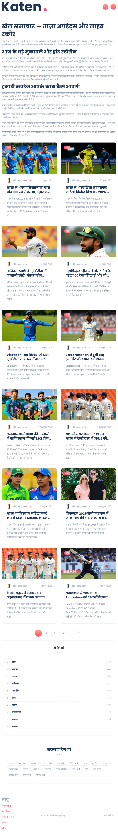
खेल (8, 147)
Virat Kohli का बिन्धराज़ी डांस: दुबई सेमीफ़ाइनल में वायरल (28, 357)
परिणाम (25, 769)
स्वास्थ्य (15, 719)
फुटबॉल (94, 763)
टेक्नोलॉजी (16, 712)
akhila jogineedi (20, 180)
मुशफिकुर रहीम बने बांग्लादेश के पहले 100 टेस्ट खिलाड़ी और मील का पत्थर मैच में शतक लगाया (88, 273)
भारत (11, 763)
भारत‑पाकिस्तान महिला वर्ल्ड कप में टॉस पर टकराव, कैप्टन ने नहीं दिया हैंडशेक (29, 515)
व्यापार (14, 676)
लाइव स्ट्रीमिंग (47, 763)
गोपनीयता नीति (8, 817)
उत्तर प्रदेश (61, 763)
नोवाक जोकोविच (61, 769)
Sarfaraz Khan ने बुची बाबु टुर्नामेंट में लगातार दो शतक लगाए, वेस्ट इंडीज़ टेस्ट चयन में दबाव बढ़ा (87, 357)
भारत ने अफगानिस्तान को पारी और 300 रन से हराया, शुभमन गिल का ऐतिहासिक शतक (28, 190)
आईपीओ (36, 769)
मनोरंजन (15, 683)
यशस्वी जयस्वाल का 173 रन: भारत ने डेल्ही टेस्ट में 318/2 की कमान (86, 436)
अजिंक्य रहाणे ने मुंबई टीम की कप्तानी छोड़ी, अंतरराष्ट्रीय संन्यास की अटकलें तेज (27, 273)
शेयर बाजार (22, 763)
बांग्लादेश (48, 769)
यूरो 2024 (76, 769)
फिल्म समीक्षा (13, 769)
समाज (14, 705)
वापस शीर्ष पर (108, 815)
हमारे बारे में (6, 806)
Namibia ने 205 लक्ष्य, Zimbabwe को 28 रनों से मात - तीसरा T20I (88, 595)
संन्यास (104, 763)
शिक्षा (14, 697)
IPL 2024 (74, 763)
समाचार (15, 669)
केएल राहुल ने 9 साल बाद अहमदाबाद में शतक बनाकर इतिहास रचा (26, 595)
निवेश (85, 763)
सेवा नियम (6, 811)
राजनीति (15, 690)
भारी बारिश (97, 769)
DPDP (4, 827)
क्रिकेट (33, 763)
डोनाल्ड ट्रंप (13, 775)
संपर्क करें (6, 822)
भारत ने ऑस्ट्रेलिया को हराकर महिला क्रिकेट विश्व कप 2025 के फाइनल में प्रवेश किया (88, 190)
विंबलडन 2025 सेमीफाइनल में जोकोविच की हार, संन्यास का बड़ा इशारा (87, 515)
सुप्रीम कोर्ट (27, 775)
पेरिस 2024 (40, 775)
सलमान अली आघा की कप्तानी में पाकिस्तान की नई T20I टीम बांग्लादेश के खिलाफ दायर (28, 436)
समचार (15, 726)
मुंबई (86, 769)
